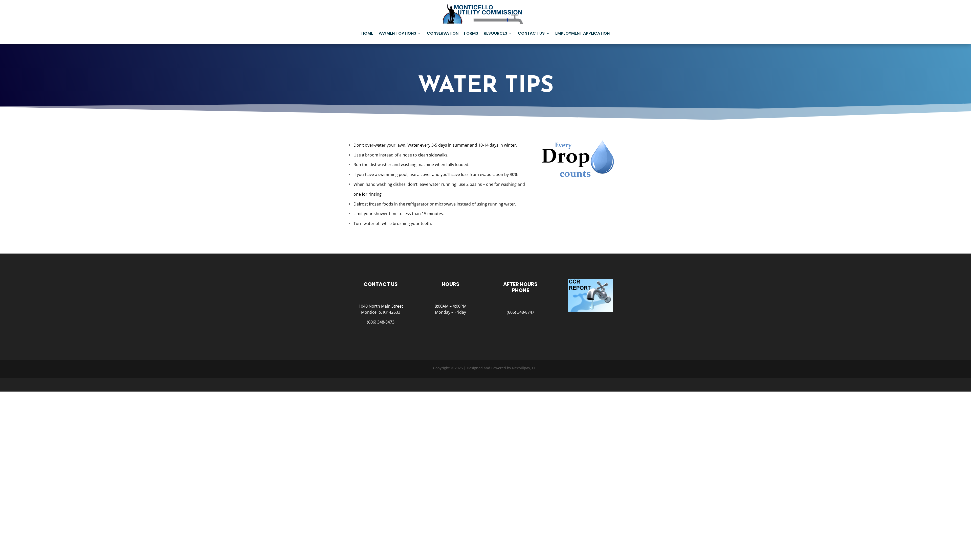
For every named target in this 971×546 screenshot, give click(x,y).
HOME (367, 33)
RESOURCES (495, 33)
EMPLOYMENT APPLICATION (582, 33)
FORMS (471, 33)
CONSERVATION (442, 33)
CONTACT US (531, 33)
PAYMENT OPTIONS (397, 33)
